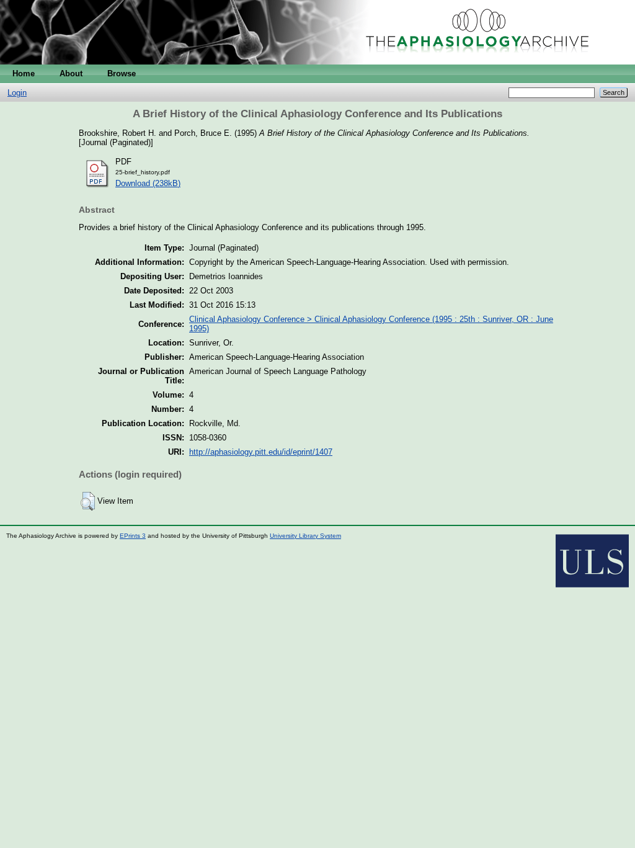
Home (23, 73)
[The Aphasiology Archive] (317, 61)
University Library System (305, 535)
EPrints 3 (133, 535)
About (71, 73)
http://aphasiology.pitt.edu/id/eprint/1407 (260, 452)
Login (17, 92)
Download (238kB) (147, 183)
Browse (121, 73)
